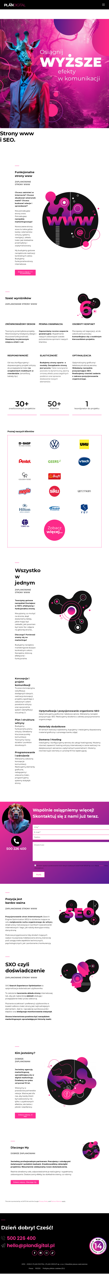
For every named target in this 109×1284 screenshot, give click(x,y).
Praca (31, 1268)
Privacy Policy (43, 1201)
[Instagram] (46, 1252)
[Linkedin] (40, 1252)
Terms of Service (56, 1201)
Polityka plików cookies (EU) (54, 1268)
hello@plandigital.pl (31, 1245)
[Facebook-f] (34, 1252)
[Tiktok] (52, 1252)
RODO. (101, 865)
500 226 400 (16, 849)
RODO (38, 1268)
